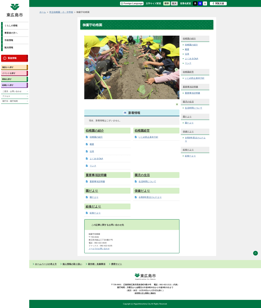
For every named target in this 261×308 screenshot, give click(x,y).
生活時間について (147, 181)
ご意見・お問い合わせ (11, 91)
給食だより (93, 206)
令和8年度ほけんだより (150, 197)
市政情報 (8, 40)
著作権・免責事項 (96, 264)
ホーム (42, 12)
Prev (87, 69)
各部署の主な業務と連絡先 (145, 293)
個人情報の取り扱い (72, 264)
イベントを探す (8, 73)
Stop (177, 104)
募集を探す (7, 79)
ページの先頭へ (255, 253)
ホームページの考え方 (46, 264)
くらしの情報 (11, 25)
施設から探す (8, 67)
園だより (92, 190)
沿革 (92, 151)
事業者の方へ (11, 33)
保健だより (142, 190)
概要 (92, 144)
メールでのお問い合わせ (99, 249)
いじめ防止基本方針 (148, 137)
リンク (93, 166)
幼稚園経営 (142, 130)
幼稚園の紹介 (95, 130)
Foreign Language (133, 3)
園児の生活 (142, 175)
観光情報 (8, 47)
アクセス (6, 96)
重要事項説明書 (96, 175)
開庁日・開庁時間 (10, 101)
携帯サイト (116, 264)
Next (176, 69)
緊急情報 (12, 58)
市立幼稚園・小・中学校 (61, 12)
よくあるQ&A (96, 158)
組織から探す (8, 85)
